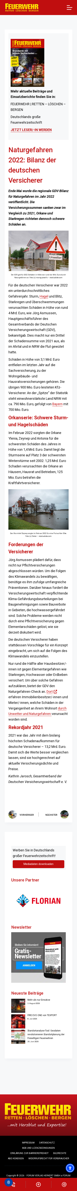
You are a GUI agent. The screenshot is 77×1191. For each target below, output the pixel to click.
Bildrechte (59, 1153)
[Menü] (69, 7)
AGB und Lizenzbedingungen (38, 1148)
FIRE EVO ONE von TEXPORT (42, 1015)
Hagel (44, 296)
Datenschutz (47, 1142)
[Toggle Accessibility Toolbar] (70, 1168)
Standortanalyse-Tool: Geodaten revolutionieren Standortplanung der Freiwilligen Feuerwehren (45, 1034)
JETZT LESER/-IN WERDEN (31, 130)
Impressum (28, 1142)
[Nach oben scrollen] (38, 1184)
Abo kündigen (16, 1158)
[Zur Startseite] (22, 7)
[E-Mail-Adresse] (64, 1184)
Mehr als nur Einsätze (38, 1000)
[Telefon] (12, 1184)
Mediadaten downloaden (38, 864)
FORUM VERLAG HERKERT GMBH (43, 1175)
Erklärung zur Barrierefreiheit (29, 1153)
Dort (52, 692)
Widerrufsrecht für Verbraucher (48, 1158)
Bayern (57, 404)
